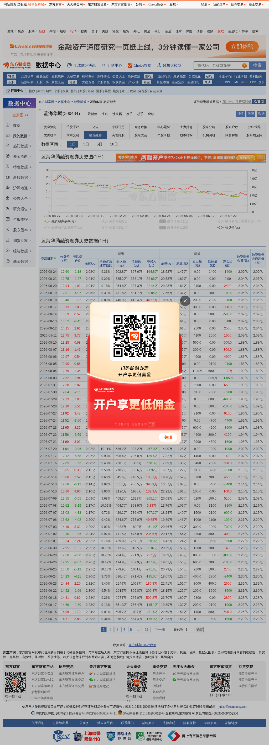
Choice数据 (155, 4)
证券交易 (237, 4)
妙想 (139, 4)
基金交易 (255, 4)
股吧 (172, 4)
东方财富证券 (97, 4)
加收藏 (22, 4)
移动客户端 (36, 4)
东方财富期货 (120, 4)
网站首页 (10, 4)
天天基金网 (75, 4)
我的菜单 (219, 4)
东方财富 (55, 4)
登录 (204, 4)
